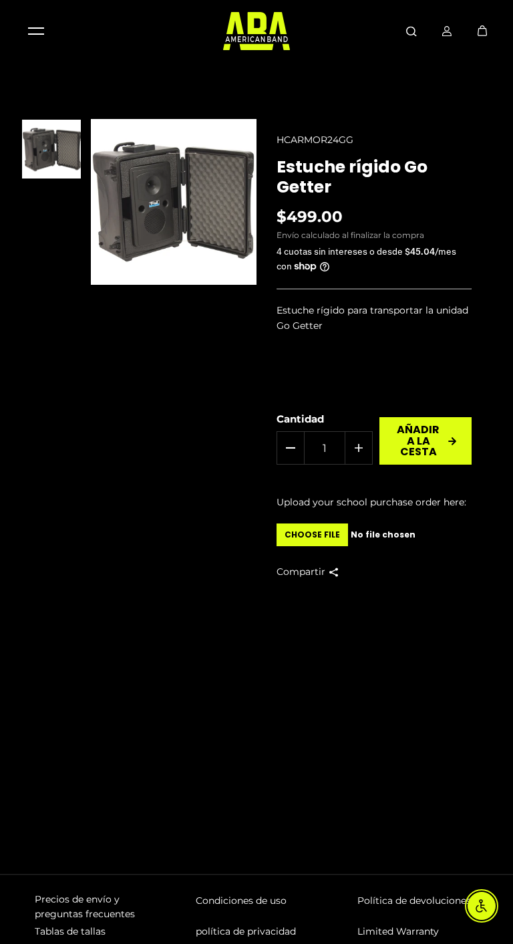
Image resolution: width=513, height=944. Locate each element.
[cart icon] (482, 30)
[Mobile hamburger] (36, 30)
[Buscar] (411, 30)
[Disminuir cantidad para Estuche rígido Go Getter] (291, 448)
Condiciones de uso (241, 901)
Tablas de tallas (70, 931)
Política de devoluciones (414, 901)
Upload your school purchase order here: (371, 502)
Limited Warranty (398, 931)
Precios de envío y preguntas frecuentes (85, 906)
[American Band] (256, 31)
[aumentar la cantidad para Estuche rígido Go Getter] (359, 448)
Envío (288, 235)
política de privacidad (246, 931)
